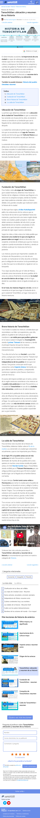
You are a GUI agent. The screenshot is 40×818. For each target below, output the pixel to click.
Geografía (20, 577)
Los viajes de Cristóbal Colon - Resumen (17, 591)
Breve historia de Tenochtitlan (17, 99)
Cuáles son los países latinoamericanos (16, 608)
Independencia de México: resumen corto (17, 598)
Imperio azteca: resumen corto (29, 646)
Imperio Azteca (20, 367)
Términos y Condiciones (22, 814)
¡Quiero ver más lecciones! (20, 717)
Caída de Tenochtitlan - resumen (28, 704)
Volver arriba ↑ (20, 791)
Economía (11, 577)
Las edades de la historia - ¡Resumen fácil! (17, 605)
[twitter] (5, 803)
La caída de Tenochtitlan (15, 102)
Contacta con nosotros (8, 814)
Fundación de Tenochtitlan (16, 96)
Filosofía (28, 577)
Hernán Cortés (17, 465)
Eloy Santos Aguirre (11, 20)
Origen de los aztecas (27, 656)
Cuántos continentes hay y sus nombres (17, 601)
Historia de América (21, 7)
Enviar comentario (29, 766)
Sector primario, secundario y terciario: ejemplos (19, 595)
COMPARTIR (31, 4)
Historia (13, 7)
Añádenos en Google (31, 51)
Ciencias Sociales (5, 7)
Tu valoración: (20, 758)
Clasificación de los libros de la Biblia (16, 588)
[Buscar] (37, 2)
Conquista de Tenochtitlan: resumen (28, 692)
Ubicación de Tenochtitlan (15, 94)
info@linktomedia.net (22, 780)
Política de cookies (20, 816)
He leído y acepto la (12, 766)
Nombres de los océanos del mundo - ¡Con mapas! (20, 611)
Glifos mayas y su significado (26, 623)
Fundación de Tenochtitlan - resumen (28, 681)
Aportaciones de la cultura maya (26, 634)
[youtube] (8, 803)
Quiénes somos (26, 810)
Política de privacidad (8, 816)
